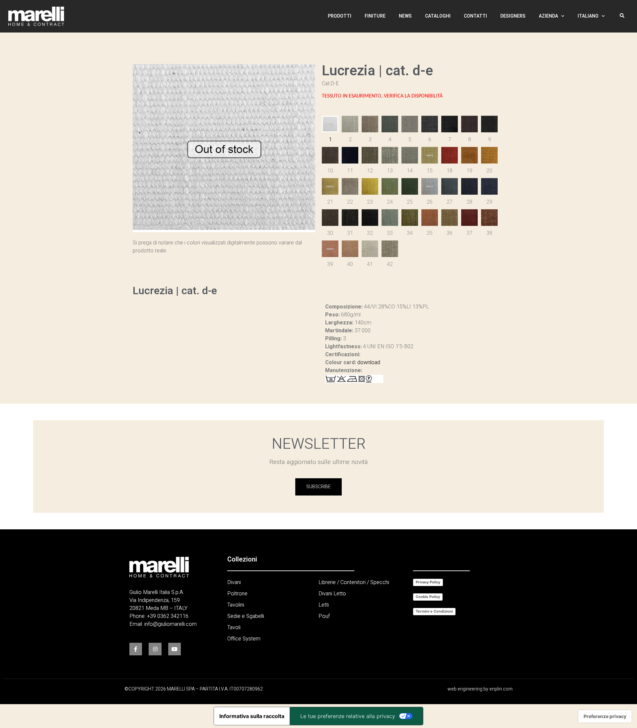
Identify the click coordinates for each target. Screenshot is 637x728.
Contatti (475, 16)
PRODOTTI (339, 16)
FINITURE (375, 16)
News (405, 16)
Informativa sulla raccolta (251, 716)
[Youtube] (174, 649)
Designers (513, 16)
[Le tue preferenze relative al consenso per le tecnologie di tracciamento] (605, 716)
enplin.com (501, 689)
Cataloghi (438, 16)
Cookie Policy (428, 596)
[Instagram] (155, 649)
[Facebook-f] (135, 649)
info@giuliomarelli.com (170, 624)
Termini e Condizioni (434, 611)
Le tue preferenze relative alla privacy (347, 716)
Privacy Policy (428, 582)
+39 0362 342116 (167, 616)
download (368, 362)
